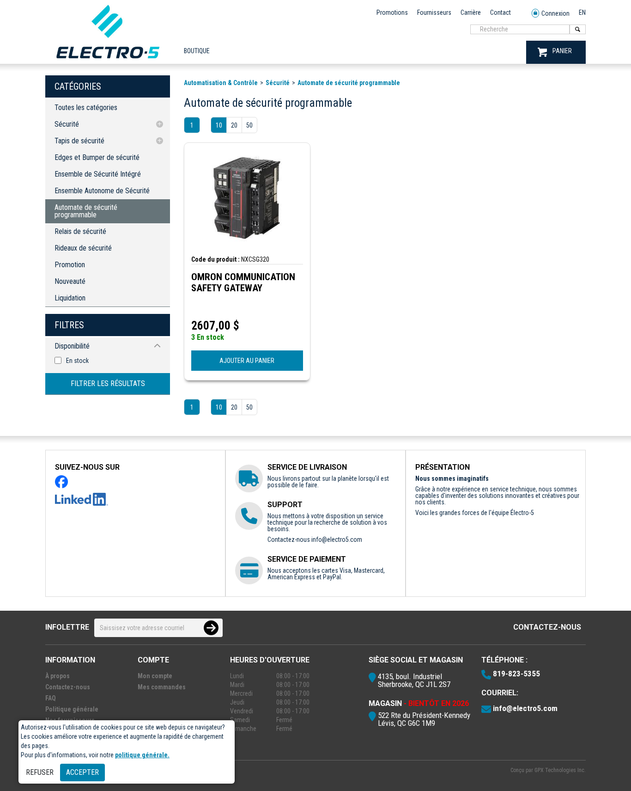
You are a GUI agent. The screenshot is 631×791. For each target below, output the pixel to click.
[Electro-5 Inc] (107, 60)
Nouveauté (70, 281)
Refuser (40, 772)
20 (234, 125)
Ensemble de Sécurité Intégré (98, 174)
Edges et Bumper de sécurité (97, 157)
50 (249, 125)
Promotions (392, 12)
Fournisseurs (434, 12)
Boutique (197, 51)
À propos (57, 676)
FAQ (50, 698)
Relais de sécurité (80, 231)
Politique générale (71, 709)
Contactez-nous (547, 627)
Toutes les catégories (86, 107)
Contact (500, 12)
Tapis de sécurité (79, 140)
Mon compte (155, 676)
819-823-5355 (516, 673)
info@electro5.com (336, 539)
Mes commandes (162, 687)
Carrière (471, 12)
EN (582, 12)
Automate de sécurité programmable (86, 211)
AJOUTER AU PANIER (246, 360)
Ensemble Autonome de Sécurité (102, 190)
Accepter (82, 772)
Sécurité (67, 124)
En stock (77, 360)
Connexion (555, 13)
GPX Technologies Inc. (560, 770)
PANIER (562, 51)
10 (219, 125)
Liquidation (70, 298)
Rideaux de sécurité (83, 248)
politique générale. (142, 755)
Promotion (70, 264)
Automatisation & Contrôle (221, 82)
